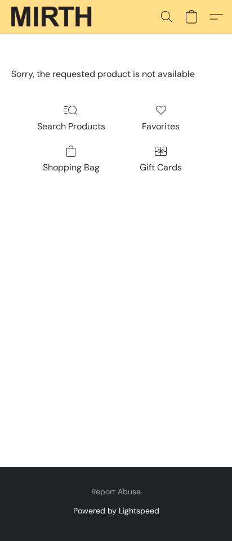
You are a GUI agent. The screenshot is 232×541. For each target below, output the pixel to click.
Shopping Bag (71, 167)
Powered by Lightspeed (116, 511)
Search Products (71, 126)
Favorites (161, 126)
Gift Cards (161, 167)
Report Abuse (116, 491)
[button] (53, 17)
